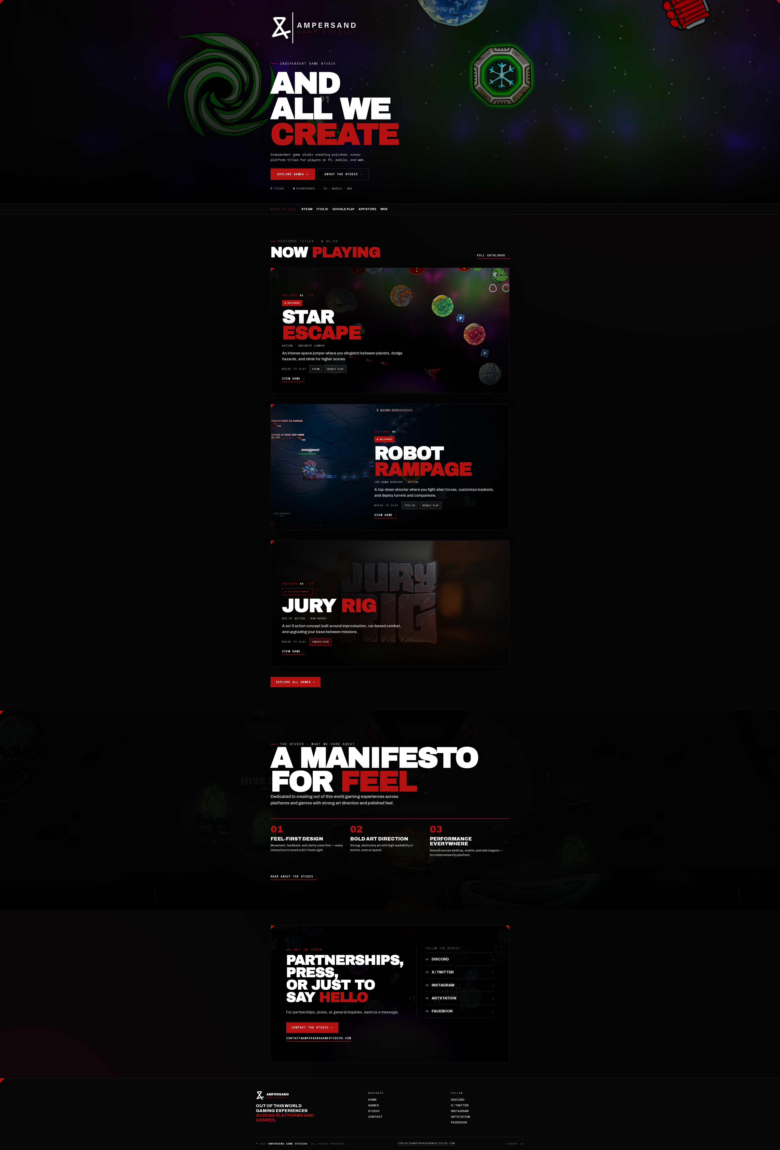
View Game (293, 379)
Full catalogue (493, 255)
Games (373, 1105)
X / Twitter (460, 1105)
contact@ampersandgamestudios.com (318, 1038)
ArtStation (460, 1116)
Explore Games (292, 174)
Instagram (460, 1111)
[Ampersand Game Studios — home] (313, 27)
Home (372, 1099)
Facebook (459, 1122)
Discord (457, 1099)
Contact (375, 1116)
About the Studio (343, 174)
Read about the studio (294, 876)
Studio (373, 1111)
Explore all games (295, 682)
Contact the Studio (312, 1027)
